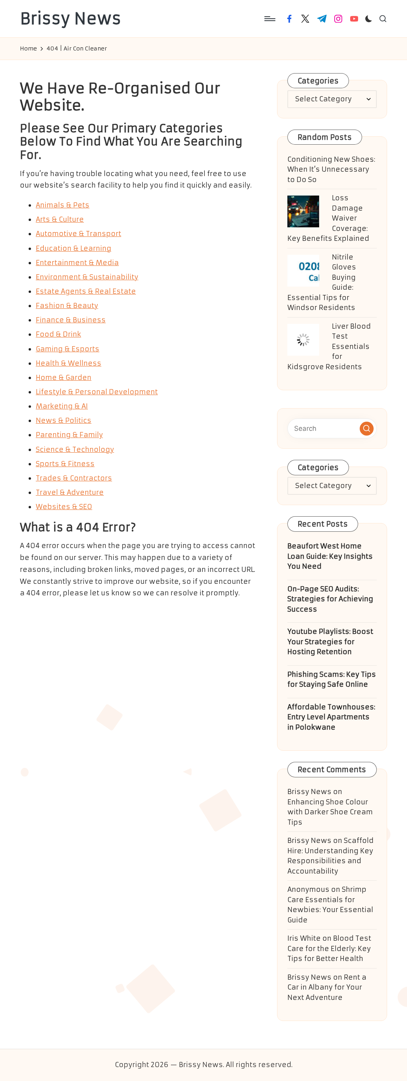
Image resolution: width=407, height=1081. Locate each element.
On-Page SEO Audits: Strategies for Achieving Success (330, 599)
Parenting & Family (69, 434)
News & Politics (63, 420)
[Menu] (269, 18)
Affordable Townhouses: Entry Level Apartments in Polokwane (331, 717)
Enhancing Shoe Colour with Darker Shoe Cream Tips (330, 812)
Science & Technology (75, 449)
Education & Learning (73, 248)
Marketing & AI (62, 406)
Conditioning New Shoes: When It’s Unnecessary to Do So (331, 169)
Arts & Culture (60, 219)
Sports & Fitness (65, 463)
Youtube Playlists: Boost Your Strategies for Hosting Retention (330, 641)
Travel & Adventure (70, 492)
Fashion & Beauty (67, 305)
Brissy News (70, 18)
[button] (367, 429)
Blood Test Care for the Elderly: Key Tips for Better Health (329, 948)
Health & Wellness (68, 363)
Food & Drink (58, 334)
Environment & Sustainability (87, 277)
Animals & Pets (62, 205)
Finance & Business (71, 320)
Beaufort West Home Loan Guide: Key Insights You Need (330, 556)
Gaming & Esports (67, 349)
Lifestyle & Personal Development (97, 391)
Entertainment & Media (77, 262)
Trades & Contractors (74, 478)
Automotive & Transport (78, 233)
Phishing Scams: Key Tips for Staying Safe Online (331, 679)
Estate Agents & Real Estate (86, 291)
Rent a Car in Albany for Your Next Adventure (326, 987)
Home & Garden (63, 377)
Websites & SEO (64, 506)
